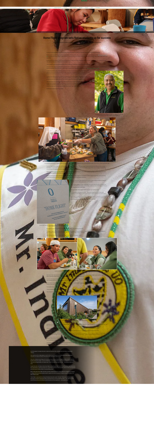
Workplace (80, 7)
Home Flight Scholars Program (92, 68)
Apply (92, 0)
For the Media (98, 7)
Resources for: (83, 0)
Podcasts (86, 7)
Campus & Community (73, 7)
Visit (93, 0)
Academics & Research (57, 7)
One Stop (89, 0)
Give (95, 0)
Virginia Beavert (56, 171)
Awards (92, 7)
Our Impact (65, 7)
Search (97, 0)
